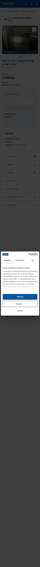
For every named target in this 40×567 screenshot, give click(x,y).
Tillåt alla (20, 297)
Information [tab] (20, 260)
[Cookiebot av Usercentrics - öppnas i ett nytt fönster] (28, 254)
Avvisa (20, 311)
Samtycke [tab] (7, 260)
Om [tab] (32, 260)
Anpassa (18, 304)
